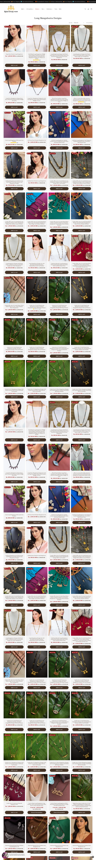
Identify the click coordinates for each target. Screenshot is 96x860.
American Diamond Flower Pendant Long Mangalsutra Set (59, 846)
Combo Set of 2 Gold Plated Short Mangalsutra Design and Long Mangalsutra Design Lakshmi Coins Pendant (81, 348)
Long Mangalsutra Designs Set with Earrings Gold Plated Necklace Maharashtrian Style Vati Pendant (36, 264)
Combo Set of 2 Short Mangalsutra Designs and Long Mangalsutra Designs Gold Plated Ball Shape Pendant (59, 390)
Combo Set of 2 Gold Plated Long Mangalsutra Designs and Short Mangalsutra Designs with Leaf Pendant (81, 306)
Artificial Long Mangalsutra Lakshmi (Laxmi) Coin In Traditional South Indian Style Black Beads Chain (59, 141)
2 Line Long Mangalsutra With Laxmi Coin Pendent (14, 141)
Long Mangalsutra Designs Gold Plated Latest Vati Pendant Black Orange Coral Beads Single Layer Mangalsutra (81, 55)
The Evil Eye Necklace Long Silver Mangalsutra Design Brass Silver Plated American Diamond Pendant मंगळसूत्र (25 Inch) (59, 100)
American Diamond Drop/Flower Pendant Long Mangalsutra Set (14, 846)
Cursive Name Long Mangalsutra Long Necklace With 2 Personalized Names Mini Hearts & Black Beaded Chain (37, 804)
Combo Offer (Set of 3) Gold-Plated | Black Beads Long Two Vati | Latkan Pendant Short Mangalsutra (14, 306)
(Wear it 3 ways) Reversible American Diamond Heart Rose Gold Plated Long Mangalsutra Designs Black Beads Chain (81, 99)
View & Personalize (36, 812)
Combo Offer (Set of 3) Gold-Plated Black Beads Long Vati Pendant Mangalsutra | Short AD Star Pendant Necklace (82, 223)
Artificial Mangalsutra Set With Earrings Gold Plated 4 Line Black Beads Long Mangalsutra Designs (14, 182)
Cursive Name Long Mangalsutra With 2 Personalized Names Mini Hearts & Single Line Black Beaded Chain (59, 804)
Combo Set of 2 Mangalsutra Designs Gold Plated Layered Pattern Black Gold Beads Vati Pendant (14, 390)
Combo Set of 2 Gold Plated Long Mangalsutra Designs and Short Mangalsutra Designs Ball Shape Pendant (37, 306)
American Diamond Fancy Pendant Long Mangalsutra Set (37, 846)
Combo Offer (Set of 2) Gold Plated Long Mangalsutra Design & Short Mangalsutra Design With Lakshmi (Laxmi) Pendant (82, 182)
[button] (23, 9)
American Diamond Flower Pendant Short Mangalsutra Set (82, 846)
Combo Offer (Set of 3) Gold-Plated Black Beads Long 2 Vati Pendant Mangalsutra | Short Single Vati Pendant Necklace (37, 223)
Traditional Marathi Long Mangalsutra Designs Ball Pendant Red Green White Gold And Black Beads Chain (59, 264)
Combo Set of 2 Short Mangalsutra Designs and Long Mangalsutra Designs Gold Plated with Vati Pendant (81, 390)
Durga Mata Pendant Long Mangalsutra (14, 54)
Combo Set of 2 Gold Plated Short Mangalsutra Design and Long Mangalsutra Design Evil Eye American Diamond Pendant (59, 349)
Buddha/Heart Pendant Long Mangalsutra (37, 181)
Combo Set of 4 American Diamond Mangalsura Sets (14, 804)
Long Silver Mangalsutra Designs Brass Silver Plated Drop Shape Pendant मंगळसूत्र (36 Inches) (14, 99)
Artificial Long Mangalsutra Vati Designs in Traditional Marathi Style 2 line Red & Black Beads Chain (81, 141)
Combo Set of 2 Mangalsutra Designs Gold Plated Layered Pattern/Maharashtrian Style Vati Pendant (37, 390)
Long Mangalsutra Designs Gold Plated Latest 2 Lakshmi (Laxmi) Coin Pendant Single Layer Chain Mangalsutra (14, 264)
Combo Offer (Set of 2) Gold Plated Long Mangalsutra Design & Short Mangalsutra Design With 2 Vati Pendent (59, 182)
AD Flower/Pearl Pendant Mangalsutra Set (37, 140)
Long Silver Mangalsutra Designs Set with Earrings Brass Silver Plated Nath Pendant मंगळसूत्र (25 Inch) (37, 99)
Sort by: (70, 22)
